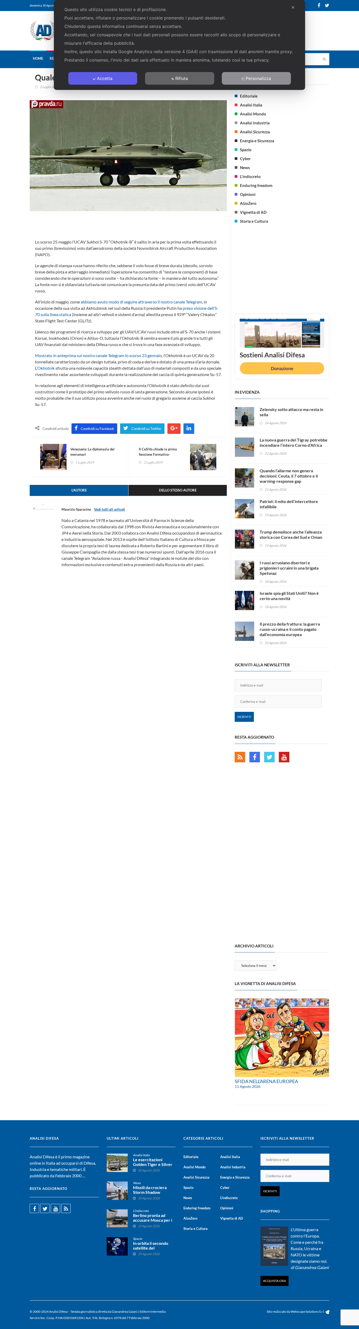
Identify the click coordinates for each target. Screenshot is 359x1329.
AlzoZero (248, 203)
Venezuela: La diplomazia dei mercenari (92, 451)
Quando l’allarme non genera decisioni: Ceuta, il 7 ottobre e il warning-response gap (289, 476)
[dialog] (179, 45)
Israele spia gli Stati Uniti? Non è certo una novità (289, 596)
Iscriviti (244, 717)
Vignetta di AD (253, 212)
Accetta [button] (104, 78)
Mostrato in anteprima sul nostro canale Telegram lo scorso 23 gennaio (98, 355)
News (245, 167)
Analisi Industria (255, 122)
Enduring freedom (256, 185)
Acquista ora (274, 1281)
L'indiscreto (250, 176)
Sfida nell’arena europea (266, 1081)
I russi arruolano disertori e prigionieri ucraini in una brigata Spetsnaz (289, 568)
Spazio (246, 149)
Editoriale (249, 96)
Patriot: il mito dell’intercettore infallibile (289, 504)
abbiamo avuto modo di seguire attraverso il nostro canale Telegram (141, 301)
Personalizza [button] (258, 78)
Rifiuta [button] (181, 78)
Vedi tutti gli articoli (109, 509)
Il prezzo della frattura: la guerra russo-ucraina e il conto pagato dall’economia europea (290, 629)
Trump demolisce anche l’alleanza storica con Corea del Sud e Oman (291, 534)
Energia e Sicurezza (257, 140)
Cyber (245, 158)
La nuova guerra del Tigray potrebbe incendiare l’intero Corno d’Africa (293, 442)
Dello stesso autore (178, 490)
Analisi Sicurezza (255, 131)
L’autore (79, 490)
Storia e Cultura (254, 221)
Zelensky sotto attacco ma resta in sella (291, 412)
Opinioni (247, 194)
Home (38, 58)
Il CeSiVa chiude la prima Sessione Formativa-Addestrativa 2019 (158, 454)
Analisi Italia (251, 105)
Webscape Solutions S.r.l (308, 1311)
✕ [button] (293, 7)
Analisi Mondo (253, 113)
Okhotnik (46, 368)
